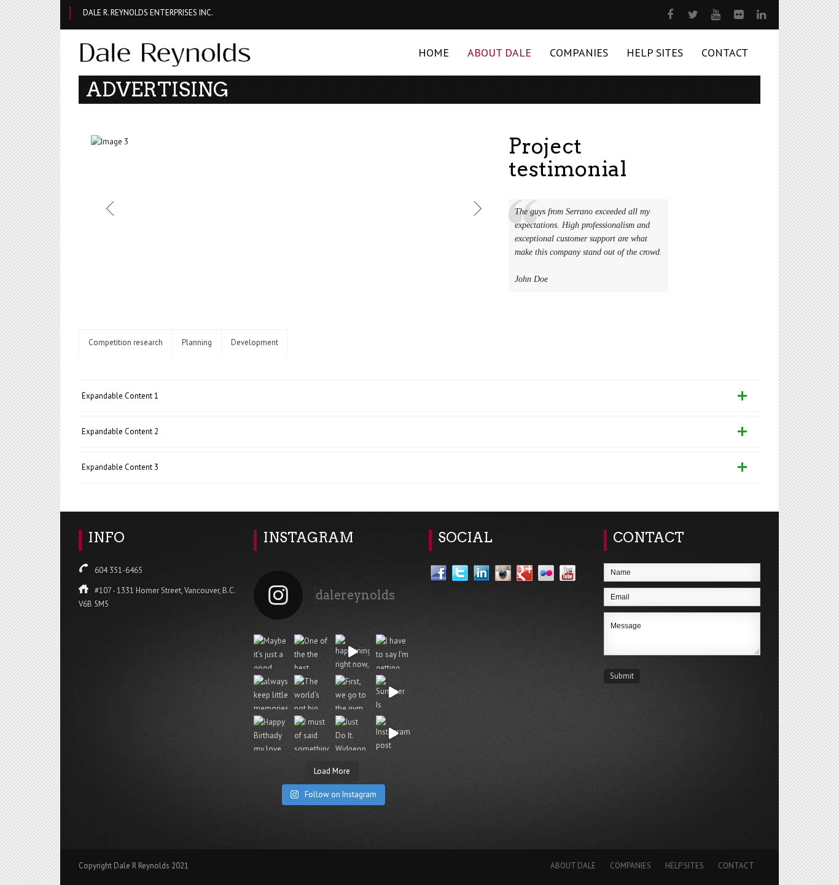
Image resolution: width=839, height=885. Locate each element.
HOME (433, 52)
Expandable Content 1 (120, 396)
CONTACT (724, 52)
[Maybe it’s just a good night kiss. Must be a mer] (271, 651)
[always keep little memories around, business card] (271, 692)
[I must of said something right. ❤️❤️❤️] (311, 732)
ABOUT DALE (499, 52)
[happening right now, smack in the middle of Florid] (352, 651)
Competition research (125, 342)
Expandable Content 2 (120, 431)
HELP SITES (654, 52)
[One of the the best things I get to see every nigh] (311, 651)
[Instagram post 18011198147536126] (393, 732)
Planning (197, 342)
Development (254, 342)
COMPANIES (579, 52)
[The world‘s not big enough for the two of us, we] (311, 692)
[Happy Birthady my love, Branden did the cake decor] (271, 732)
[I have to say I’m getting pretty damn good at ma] (393, 651)
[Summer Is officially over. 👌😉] (393, 692)
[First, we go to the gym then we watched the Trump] (352, 692)
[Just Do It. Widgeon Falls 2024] (352, 732)
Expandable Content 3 (120, 467)
